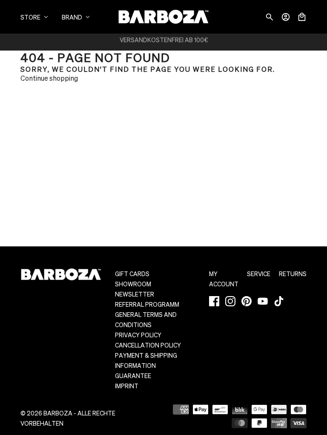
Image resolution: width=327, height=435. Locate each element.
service (258, 273)
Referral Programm (147, 304)
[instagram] (230, 301)
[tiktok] (279, 301)
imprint (126, 386)
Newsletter (134, 294)
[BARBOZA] (163, 16)
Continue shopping (49, 77)
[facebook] (214, 301)
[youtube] (263, 301)
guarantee (133, 375)
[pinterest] (246, 301)
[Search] (269, 17)
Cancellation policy (148, 345)
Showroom (133, 284)
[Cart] (302, 17)
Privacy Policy (138, 335)
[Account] (285, 17)
